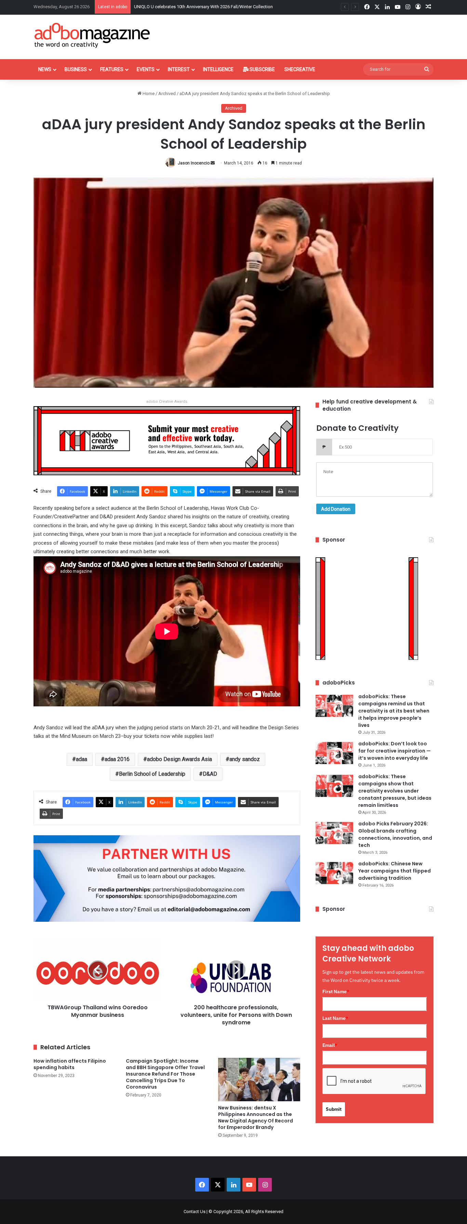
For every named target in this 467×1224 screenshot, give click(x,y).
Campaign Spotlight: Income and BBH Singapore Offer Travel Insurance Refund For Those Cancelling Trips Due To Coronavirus (165, 1073)
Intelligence (218, 69)
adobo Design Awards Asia (179, 759)
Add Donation (335, 509)
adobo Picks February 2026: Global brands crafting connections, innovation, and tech (395, 834)
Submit (334, 1109)
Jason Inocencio (194, 163)
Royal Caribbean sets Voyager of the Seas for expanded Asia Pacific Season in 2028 (216, 6)
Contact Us (194, 1211)
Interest (179, 69)
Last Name (335, 1018)
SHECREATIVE (299, 69)
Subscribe (262, 69)
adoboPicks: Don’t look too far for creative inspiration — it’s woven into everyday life (394, 750)
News (44, 69)
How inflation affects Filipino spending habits (70, 1064)
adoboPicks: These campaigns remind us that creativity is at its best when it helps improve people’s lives (393, 711)
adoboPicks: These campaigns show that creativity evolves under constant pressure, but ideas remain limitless (394, 791)
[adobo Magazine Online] (92, 35)
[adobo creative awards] (167, 440)
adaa (81, 759)
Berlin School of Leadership (152, 774)
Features (111, 69)
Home (148, 93)
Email (329, 1045)
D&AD (210, 774)
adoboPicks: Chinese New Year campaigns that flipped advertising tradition (394, 870)
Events (146, 69)
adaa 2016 (117, 759)
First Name (335, 991)
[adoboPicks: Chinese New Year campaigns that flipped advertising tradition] (334, 873)
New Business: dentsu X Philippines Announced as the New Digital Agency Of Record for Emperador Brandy (255, 1117)
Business (76, 69)
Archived (167, 93)
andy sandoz (244, 759)
